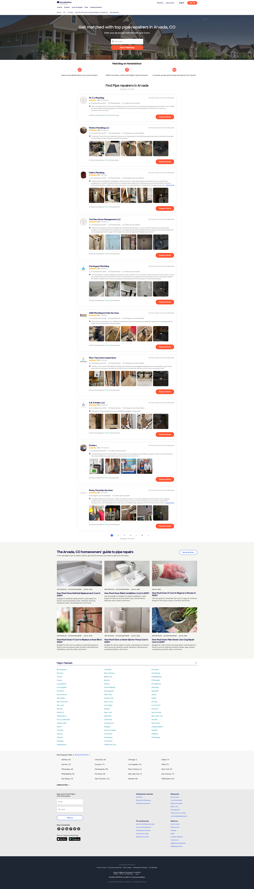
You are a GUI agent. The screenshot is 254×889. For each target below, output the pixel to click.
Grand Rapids (109, 687)
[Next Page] (148, 535)
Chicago (60, 741)
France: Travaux (101, 867)
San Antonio (156, 712)
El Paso (154, 702)
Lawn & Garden (77, 7)
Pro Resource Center (143, 830)
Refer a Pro (174, 807)
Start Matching (127, 47)
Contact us (174, 840)
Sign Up (192, 3)
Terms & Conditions (139, 877)
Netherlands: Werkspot (140, 867)
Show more (170, 185)
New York (108, 712)
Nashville (155, 691)
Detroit (107, 684)
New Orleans (109, 673)
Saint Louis (108, 702)
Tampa (59, 734)
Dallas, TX (165, 760)
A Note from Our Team (178, 813)
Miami (59, 727)
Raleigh (107, 727)
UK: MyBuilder (153, 867)
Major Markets (64, 663)
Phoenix (60, 673)
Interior (59, 7)
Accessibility (137, 873)
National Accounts (142, 837)
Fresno (59, 680)
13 (142, 535)
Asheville (107, 716)
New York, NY (167, 769)
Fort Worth (156, 705)
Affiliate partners (176, 846)
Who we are (175, 827)
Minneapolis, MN (101, 769)
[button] (96, 148)
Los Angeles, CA (134, 764)
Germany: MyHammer (115, 867)
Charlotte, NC (100, 760)
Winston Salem (110, 730)
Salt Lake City (157, 716)
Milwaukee (156, 737)
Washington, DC (168, 779)
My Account (175, 797)
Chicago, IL (132, 760)
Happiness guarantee (178, 843)
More (86, 7)
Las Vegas (108, 705)
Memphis (155, 687)
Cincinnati (108, 734)
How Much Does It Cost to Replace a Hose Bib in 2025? (79, 640)
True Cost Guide (176, 800)
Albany (107, 709)
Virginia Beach (157, 727)
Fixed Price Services (143, 803)
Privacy (115, 873)
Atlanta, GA (66, 760)
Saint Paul (108, 695)
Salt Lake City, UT (135, 774)
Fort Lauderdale (63, 720)
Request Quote (165, 117)
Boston (107, 680)
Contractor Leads (142, 834)
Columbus (108, 741)
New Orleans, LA (135, 769)
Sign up (70, 818)
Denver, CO (66, 764)
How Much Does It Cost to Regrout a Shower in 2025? (174, 594)
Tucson (59, 677)
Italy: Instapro (127, 867)
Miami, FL (165, 764)
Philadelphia (156, 677)
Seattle (154, 730)
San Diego (61, 698)
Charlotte (108, 720)
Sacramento (62, 695)
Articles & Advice (96, 7)
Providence (156, 684)
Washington (61, 716)
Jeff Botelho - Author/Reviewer (69, 589)
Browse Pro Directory (143, 800)
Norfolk (154, 720)
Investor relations (177, 837)
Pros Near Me (175, 810)
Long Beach (61, 684)
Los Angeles (62, 687)
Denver (60, 709)
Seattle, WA (133, 779)
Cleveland (108, 737)
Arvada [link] (70, 12)
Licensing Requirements (179, 816)
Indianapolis (61, 745)
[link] (127, 99)
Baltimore (108, 677)
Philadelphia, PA (68, 774)
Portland (155, 670)
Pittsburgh (156, 680)
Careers (173, 830)
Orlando (60, 730)
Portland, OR (100, 774)
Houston (155, 709)
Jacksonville (61, 723)
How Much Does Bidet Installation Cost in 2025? (126, 593)
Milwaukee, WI (67, 769)
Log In (181, 3)
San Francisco (62, 702)
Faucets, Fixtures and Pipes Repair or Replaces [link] (91, 12)
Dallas (154, 698)
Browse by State (81, 755)
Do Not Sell (128, 873)
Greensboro (109, 723)
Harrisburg (156, 673)
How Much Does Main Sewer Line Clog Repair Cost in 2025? (173, 640)
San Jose (60, 705)
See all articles (188, 552)
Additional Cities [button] (62, 785)
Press (172, 834)
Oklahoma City (110, 745)
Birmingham (62, 670)
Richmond (156, 723)
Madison (155, 734)
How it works (175, 824)
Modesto (60, 691)
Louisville (107, 670)
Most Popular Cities (64, 755)
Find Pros (139, 797)
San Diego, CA (67, 779)
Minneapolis (109, 691)
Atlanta (60, 737)
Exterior (67, 7)
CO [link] (64, 12)
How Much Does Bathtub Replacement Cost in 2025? (78, 594)
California (121, 873)
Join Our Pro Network (143, 827)
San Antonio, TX (168, 774)
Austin (154, 695)
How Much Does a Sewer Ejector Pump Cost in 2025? (126, 640)
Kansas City (108, 698)
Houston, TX (100, 764)
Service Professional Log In (145, 824)
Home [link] (59, 12)
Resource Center (176, 803)
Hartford (60, 712)
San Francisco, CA (102, 779)
